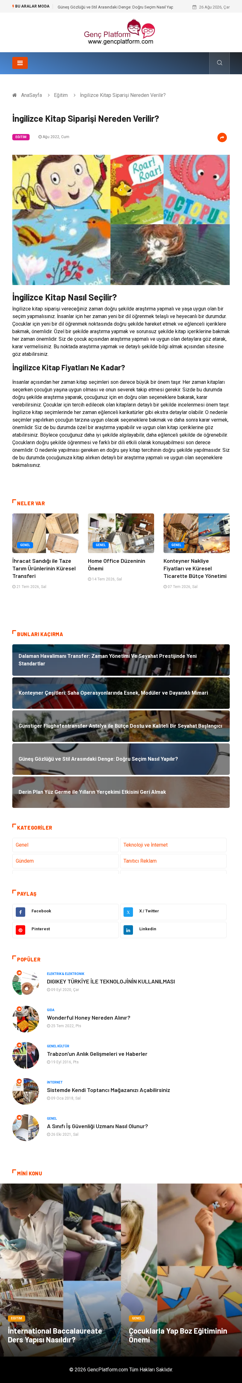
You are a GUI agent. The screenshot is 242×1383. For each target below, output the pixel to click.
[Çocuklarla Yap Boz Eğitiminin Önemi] (181, 1270)
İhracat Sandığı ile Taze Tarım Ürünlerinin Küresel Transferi (44, 568)
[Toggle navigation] (20, 63)
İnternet (55, 1082)
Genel (25, 545)
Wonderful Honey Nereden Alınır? (88, 1017)
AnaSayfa (31, 95)
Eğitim (61, 95)
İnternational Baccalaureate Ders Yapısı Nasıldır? (55, 1335)
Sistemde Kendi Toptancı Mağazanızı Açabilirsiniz (108, 1089)
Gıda (51, 1010)
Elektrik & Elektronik (65, 974)
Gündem (25, 861)
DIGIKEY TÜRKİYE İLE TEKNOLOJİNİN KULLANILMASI (111, 981)
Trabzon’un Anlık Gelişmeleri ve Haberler (97, 1053)
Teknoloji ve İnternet (146, 845)
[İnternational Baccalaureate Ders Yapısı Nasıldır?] (60, 1270)
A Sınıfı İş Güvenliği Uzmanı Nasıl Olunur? (97, 1126)
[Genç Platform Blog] (121, 32)
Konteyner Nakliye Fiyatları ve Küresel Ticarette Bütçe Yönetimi (195, 568)
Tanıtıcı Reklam (140, 861)
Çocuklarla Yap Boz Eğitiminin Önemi (178, 1335)
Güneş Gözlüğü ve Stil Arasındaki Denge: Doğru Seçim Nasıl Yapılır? (119, 7)
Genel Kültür (58, 1046)
